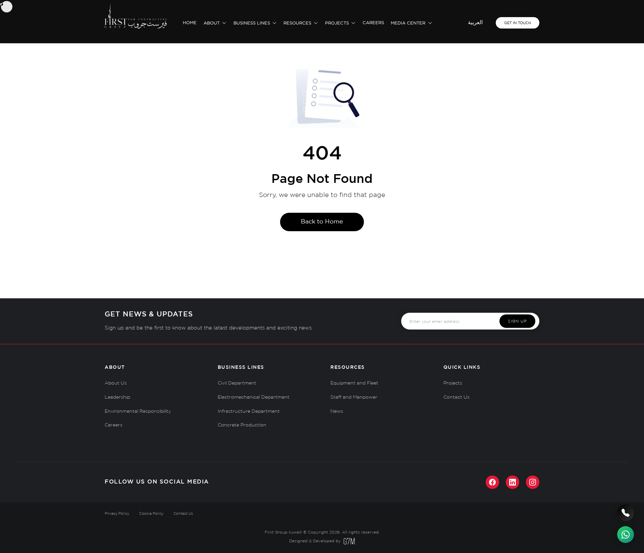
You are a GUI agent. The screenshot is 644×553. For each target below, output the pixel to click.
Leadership (117, 397)
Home (190, 23)
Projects (337, 23)
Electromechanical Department (253, 397)
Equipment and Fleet (354, 383)
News (336, 411)
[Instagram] (532, 482)
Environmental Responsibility (138, 411)
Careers (373, 23)
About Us (116, 383)
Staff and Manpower (353, 397)
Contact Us (456, 397)
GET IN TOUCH (517, 23)
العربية (475, 22)
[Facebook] (492, 482)
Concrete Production (242, 425)
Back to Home (322, 221)
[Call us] (625, 512)
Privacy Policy (117, 513)
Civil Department (237, 383)
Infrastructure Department (249, 411)
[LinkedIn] (512, 482)
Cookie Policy (151, 513)
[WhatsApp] (625, 534)
